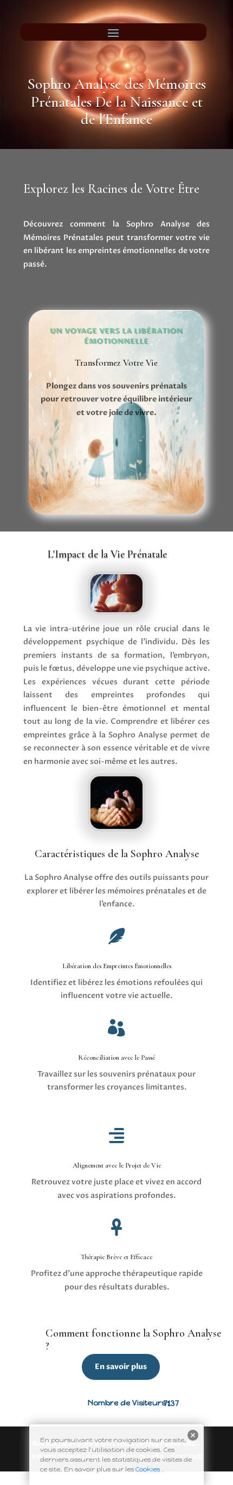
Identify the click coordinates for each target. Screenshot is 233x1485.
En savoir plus (121, 1366)
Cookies (147, 1469)
